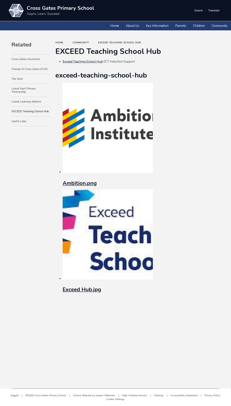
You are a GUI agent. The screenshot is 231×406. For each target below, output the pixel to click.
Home (59, 42)
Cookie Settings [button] (115, 399)
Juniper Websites (105, 395)
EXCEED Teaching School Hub (119, 42)
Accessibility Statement (184, 395)
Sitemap (159, 395)
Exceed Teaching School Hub (83, 61)
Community (81, 42)
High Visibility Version (134, 395)
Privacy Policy (212, 395)
